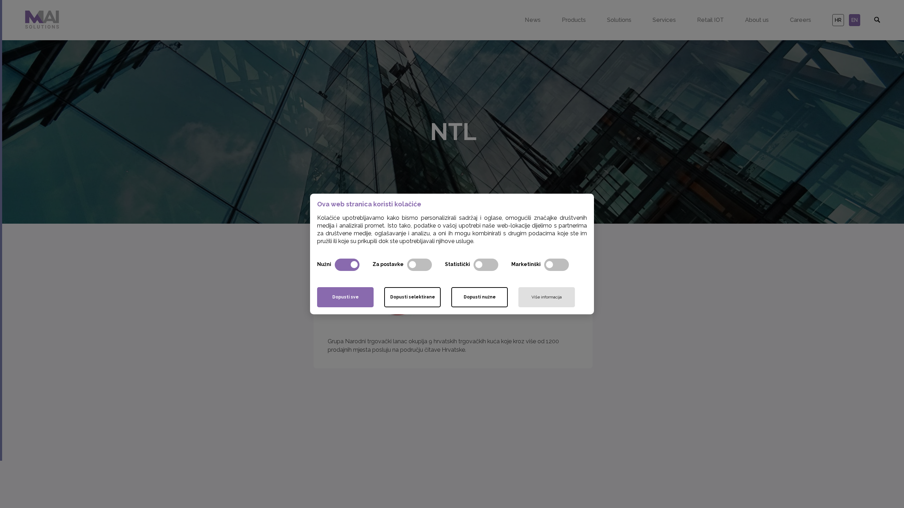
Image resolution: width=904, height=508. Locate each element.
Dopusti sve (345, 297)
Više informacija (546, 297)
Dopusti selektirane (412, 297)
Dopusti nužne (480, 297)
